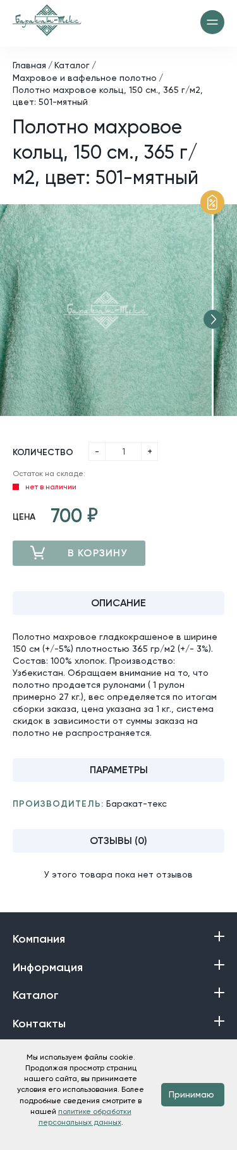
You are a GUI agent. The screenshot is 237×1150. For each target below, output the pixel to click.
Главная (29, 65)
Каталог (72, 65)
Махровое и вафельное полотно (85, 78)
